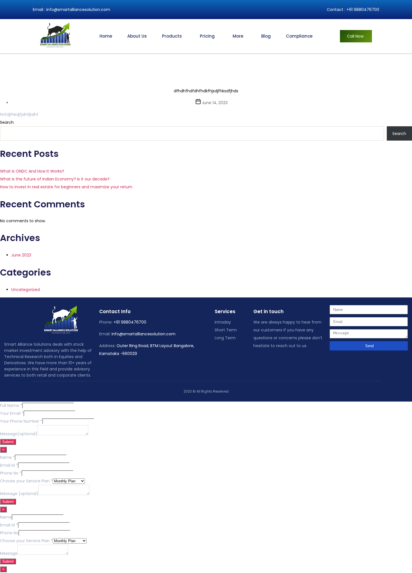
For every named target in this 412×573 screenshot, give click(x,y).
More (238, 36)
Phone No (11, 473)
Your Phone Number (21, 421)
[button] (173, 36)
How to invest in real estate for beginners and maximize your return (66, 187)
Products (172, 36)
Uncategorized (25, 289)
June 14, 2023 (215, 103)
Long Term (225, 338)
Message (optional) (19, 493)
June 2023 (21, 255)
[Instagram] (112, 361)
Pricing (207, 36)
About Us (137, 36)
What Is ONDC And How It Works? (32, 171)
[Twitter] (105, 361)
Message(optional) (18, 434)
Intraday (223, 322)
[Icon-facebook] (98, 361)
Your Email (12, 413)
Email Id (9, 465)
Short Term (226, 330)
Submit (8, 442)
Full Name (11, 405)
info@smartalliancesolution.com (78, 9)
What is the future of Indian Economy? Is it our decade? (55, 179)
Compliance (299, 36)
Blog (266, 36)
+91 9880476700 (362, 9)
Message (8, 553)
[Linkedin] (119, 361)
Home (105, 36)
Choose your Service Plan (26, 481)
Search (7, 122)
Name (7, 457)
